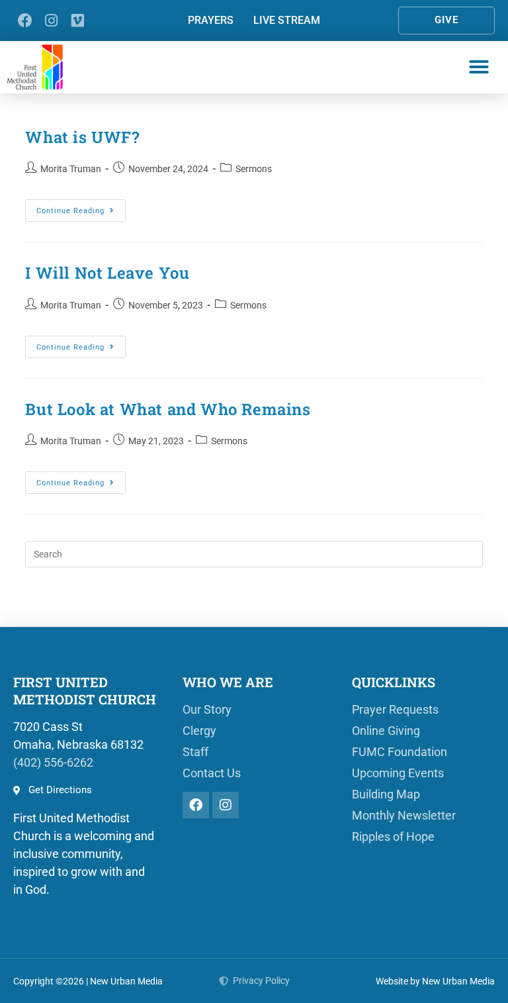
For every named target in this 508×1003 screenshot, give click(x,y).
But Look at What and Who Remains (167, 409)
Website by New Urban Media (435, 981)
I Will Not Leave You (107, 272)
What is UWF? (82, 137)
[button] (479, 67)
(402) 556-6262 (53, 762)
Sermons (253, 169)
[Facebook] (24, 20)
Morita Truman (70, 169)
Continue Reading (81, 207)
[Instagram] (51, 20)
